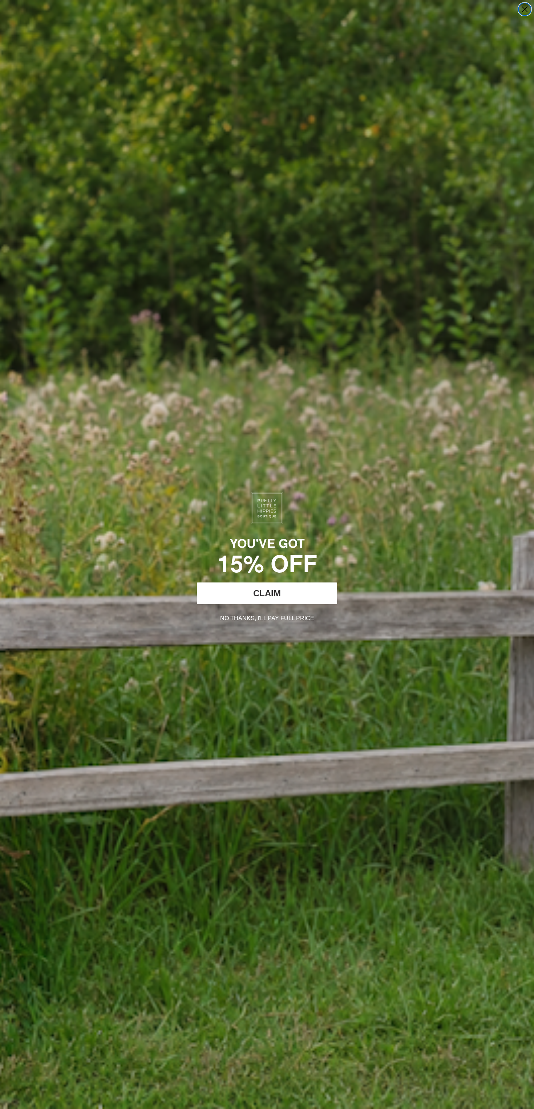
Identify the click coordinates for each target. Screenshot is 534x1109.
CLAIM (267, 593)
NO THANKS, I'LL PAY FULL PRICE (267, 617)
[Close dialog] (524, 9)
